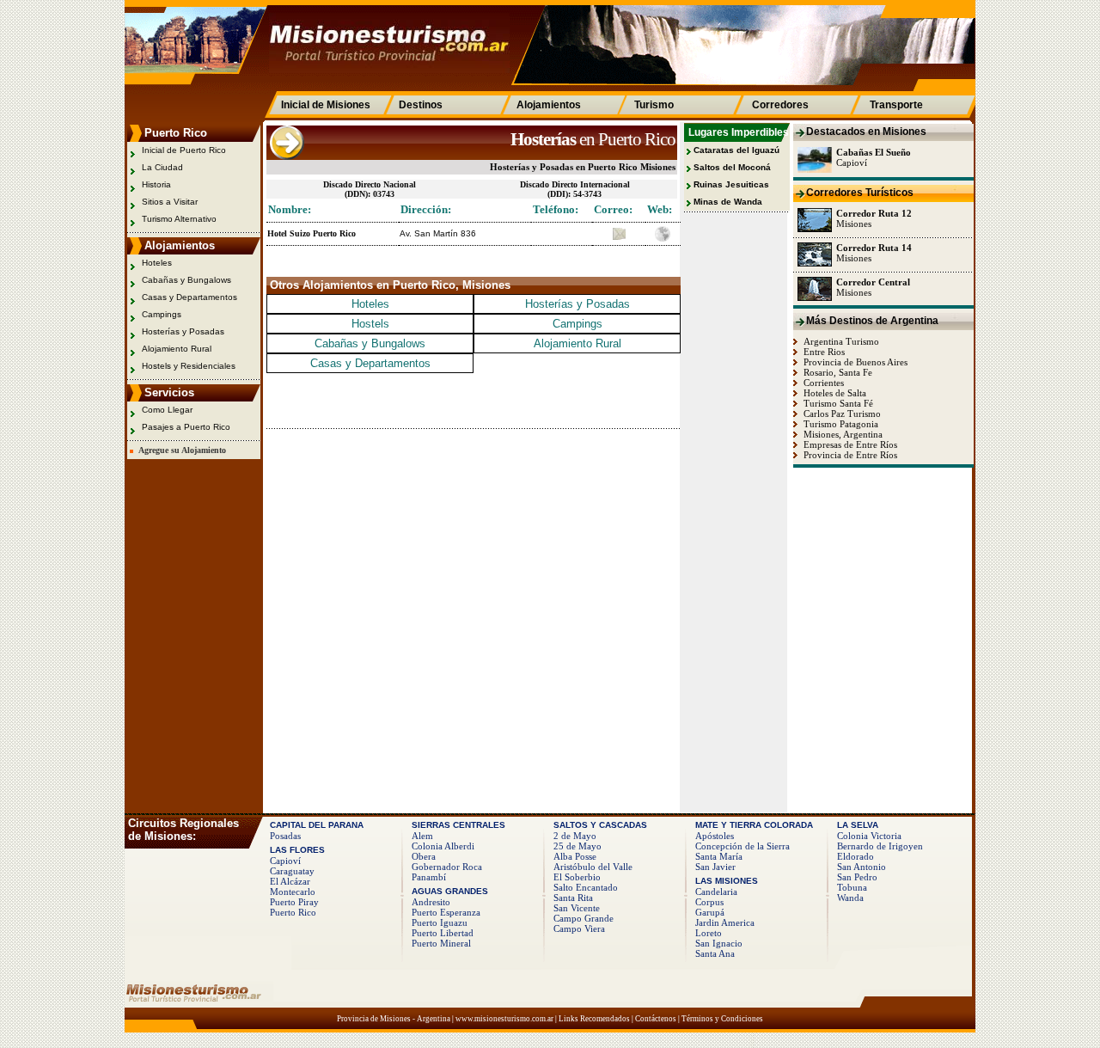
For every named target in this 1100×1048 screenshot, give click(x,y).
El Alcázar (290, 881)
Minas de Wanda (728, 201)
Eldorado (855, 856)
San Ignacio (718, 943)
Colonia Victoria (869, 835)
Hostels (370, 323)
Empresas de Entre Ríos (849, 444)
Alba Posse (574, 856)
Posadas (285, 835)
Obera (424, 856)
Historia (156, 184)
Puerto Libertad (443, 933)
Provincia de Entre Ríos (849, 455)
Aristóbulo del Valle (592, 866)
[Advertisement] (467, 399)
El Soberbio (577, 877)
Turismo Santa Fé (837, 403)
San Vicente (576, 908)
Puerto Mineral (441, 943)
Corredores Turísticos (860, 193)
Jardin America (725, 922)
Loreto (708, 933)
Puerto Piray (294, 902)
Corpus (709, 902)
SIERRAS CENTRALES (458, 825)
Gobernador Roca (447, 866)
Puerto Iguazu (440, 922)
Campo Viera (579, 928)
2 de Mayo (574, 835)
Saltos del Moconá (732, 167)
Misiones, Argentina (842, 434)
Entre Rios (823, 351)
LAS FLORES (297, 850)
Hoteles (157, 262)
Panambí (429, 877)
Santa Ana (715, 953)
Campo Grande (583, 918)
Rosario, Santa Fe (836, 372)
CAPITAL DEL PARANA (317, 825)
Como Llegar (167, 409)
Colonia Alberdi (443, 846)
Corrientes (822, 382)
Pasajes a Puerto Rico (186, 427)
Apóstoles (714, 835)
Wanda (850, 897)
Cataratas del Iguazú (736, 150)
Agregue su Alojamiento (179, 450)
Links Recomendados (594, 1018)
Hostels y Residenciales (188, 366)
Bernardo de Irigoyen (880, 846)
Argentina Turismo (840, 341)
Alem (422, 835)
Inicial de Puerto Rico (184, 150)
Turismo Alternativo (179, 219)
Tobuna (852, 887)
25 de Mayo (577, 846)
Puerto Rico (293, 912)
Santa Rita (573, 897)
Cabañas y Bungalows (186, 280)
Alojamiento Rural (176, 348)
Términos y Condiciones (722, 1018)
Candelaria (716, 891)
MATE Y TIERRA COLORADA (754, 825)
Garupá (709, 912)
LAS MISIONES (726, 881)
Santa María (718, 856)
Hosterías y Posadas (183, 331)
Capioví (285, 860)
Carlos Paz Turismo (841, 413)
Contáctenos (655, 1018)
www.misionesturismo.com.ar (504, 1018)
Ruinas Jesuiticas (731, 184)
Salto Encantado (585, 887)
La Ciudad (162, 167)
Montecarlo (292, 891)
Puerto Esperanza (446, 912)
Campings (161, 314)
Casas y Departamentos (189, 297)
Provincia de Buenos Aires (854, 362)
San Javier (715, 866)
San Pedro (857, 877)
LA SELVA (857, 825)
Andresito (431, 902)
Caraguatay (292, 871)
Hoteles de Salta (833, 393)
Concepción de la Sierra (742, 846)
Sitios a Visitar (170, 201)
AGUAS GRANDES (450, 891)
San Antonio (861, 866)
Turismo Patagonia (839, 424)
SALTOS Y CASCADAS (600, 825)
